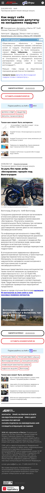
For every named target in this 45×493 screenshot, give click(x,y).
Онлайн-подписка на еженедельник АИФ (20, 423)
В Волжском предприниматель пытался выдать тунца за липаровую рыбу (25, 398)
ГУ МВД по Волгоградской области (14, 207)
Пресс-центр (30, 417)
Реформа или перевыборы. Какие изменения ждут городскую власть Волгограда (24, 146)
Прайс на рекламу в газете (24, 414)
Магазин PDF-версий (11, 420)
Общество (15, 34)
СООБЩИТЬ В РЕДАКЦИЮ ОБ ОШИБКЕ (17, 426)
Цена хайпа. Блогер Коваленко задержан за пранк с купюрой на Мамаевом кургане (24, 385)
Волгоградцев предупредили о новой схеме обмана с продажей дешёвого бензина (24, 378)
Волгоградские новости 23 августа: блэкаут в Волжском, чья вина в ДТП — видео (22, 313)
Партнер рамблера (20, 483)
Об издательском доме (12, 417)
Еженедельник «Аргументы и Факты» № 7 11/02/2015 (21, 36)
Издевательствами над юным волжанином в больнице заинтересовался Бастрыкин (24, 391)
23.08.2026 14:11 (6, 164)
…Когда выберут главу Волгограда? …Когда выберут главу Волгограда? (24, 126)
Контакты (6, 414)
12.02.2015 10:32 (6, 8)
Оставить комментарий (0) (17, 96)
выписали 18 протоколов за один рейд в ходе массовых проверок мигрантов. (22, 292)
